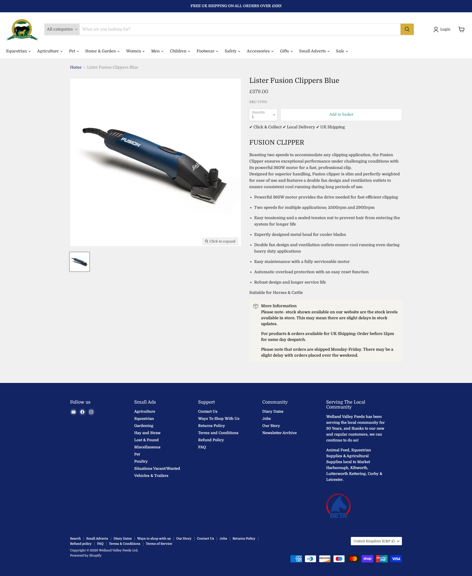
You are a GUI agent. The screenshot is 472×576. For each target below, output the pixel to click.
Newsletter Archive (279, 433)
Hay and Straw (147, 433)
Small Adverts (313, 51)
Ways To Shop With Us (218, 418)
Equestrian (17, 51)
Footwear (206, 51)
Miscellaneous (147, 447)
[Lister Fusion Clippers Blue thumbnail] (79, 262)
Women (134, 51)
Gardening (143, 426)
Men (156, 51)
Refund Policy (211, 440)
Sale (340, 51)
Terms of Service (159, 544)
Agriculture (48, 51)
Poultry (141, 461)
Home (76, 67)
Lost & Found (146, 440)
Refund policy (81, 544)
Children (178, 51)
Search (75, 538)
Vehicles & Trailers (151, 475)
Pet (72, 51)
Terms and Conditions (218, 433)
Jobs (266, 418)
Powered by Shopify (86, 555)
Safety (231, 51)
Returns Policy (211, 426)
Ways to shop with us (154, 538)
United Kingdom (374, 541)
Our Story (271, 426)
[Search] (407, 29)
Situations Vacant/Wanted (157, 468)
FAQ (202, 447)
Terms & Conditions (124, 544)
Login (445, 29)
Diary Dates (272, 411)
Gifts (285, 51)
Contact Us (208, 411)
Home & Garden (101, 51)
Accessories (259, 51)
